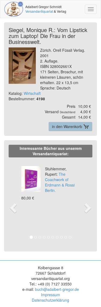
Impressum (50, 294)
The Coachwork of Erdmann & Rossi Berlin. (60, 179)
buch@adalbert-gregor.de (57, 289)
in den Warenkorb (67, 126)
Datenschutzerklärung (50, 300)
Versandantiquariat (39, 11)
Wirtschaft (32, 93)
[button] (12, 202)
